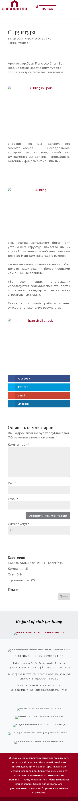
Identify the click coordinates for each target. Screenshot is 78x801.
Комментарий (20, 444)
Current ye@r (18, 524)
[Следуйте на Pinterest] (41, 697)
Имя (12, 483)
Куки (64, 689)
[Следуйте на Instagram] (36, 697)
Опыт (12, 574)
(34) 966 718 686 (43, 674)
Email (13, 499)
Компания (16, 568)
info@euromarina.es (45, 678)
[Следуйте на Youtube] (46, 697)
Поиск (47, 8)
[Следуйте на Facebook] (26, 697)
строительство (35, 38)
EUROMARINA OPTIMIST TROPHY (33, 563)
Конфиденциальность (44, 689)
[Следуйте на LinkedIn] (51, 697)
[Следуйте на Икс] (31, 697)
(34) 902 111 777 (21, 674)
